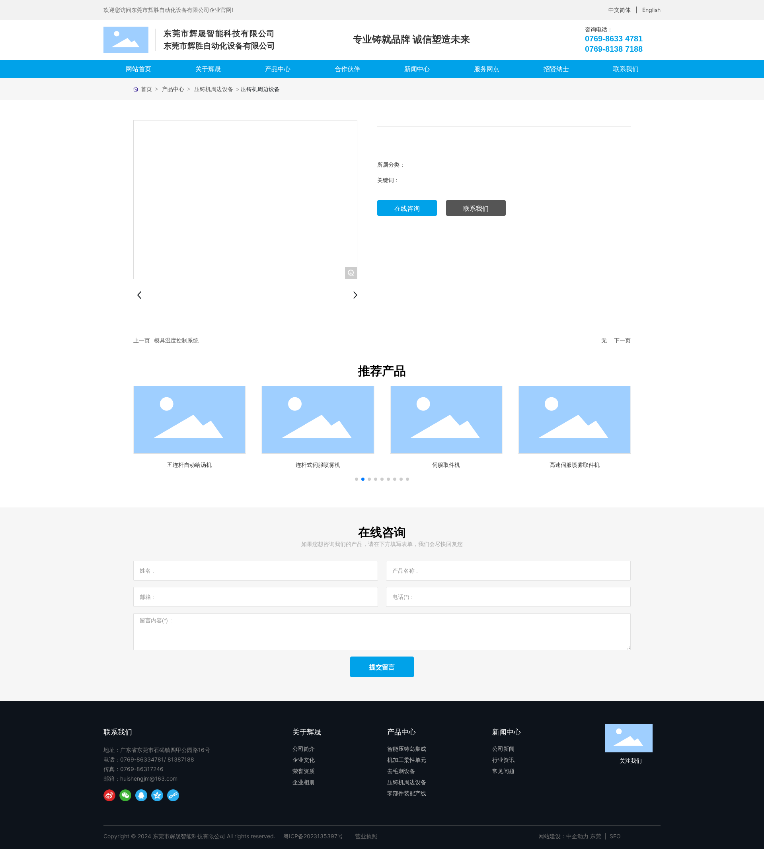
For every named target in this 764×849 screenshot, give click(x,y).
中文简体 (619, 9)
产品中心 (173, 88)
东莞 (595, 836)
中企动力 (577, 836)
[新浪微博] (109, 795)
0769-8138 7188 (614, 49)
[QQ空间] (157, 795)
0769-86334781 (142, 759)
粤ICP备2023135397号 (313, 836)
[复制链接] (173, 795)
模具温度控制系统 (176, 340)
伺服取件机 (446, 464)
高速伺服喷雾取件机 (575, 464)
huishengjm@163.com (148, 778)
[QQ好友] (141, 795)
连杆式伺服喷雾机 (318, 464)
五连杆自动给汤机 (189, 464)
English (651, 9)
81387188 (181, 759)
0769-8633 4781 (614, 38)
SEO (615, 836)
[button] (356, 479)
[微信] (125, 795)
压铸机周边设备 (213, 88)
